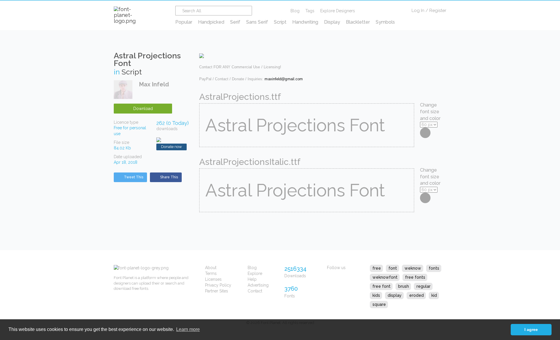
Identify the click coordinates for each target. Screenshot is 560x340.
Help (252, 279)
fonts (434, 268)
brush (403, 286)
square (379, 304)
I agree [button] (531, 329)
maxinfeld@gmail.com (284, 79)
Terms (211, 273)
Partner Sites (216, 291)
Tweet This (133, 177)
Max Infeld (154, 84)
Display (332, 22)
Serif (235, 22)
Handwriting (305, 22)
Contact (255, 291)
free (376, 268)
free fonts (415, 277)
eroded (416, 295)
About (210, 267)
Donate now (171, 146)
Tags (309, 10)
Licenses (213, 279)
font (392, 268)
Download (143, 108)
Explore (255, 273)
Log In (418, 10)
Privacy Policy (218, 285)
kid (434, 295)
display (395, 295)
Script (280, 22)
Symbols (385, 22)
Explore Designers (337, 10)
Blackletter (358, 22)
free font (381, 286)
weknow (413, 268)
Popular (183, 22)
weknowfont (385, 277)
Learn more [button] (188, 329)
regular (423, 286)
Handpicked (211, 22)
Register (437, 10)
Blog (295, 10)
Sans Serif (257, 22)
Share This (169, 177)
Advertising (258, 285)
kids (376, 295)
